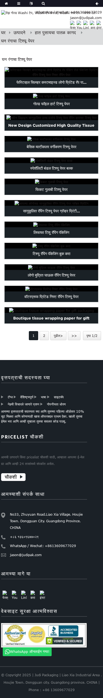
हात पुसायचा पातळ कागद (55, 32)
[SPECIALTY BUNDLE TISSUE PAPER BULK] (51, 160)
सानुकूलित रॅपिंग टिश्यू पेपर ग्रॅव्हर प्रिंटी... (51, 211)
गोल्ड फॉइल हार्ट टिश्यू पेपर (51, 104)
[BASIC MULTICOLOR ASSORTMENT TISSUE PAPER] (51, 139)
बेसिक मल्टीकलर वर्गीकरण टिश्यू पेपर (51, 146)
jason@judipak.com (86, 18)
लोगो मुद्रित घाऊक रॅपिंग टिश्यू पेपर (51, 275)
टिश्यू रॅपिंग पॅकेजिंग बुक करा (51, 253)
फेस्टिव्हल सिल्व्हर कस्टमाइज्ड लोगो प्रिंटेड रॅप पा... (51, 82)
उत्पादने (19, 32)
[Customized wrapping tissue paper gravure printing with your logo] (51, 203)
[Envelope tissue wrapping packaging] (51, 224)
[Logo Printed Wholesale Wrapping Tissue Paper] (51, 267)
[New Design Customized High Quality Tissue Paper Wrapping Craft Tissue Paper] (51, 117)
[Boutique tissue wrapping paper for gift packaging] (51, 310)
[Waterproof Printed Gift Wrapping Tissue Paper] (51, 288)
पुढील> (58, 335)
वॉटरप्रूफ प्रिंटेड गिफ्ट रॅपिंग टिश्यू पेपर (51, 296)
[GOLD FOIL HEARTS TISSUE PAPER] (51, 96)
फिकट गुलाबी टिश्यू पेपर (51, 189)
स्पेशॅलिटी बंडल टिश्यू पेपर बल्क (51, 168)
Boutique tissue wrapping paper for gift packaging (51, 323)
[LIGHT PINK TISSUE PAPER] (51, 181)
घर (3, 32)
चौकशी (11, 477)
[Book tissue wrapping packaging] (51, 246)
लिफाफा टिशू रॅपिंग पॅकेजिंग (51, 232)
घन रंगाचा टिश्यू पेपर (17, 40)
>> (74, 335)
